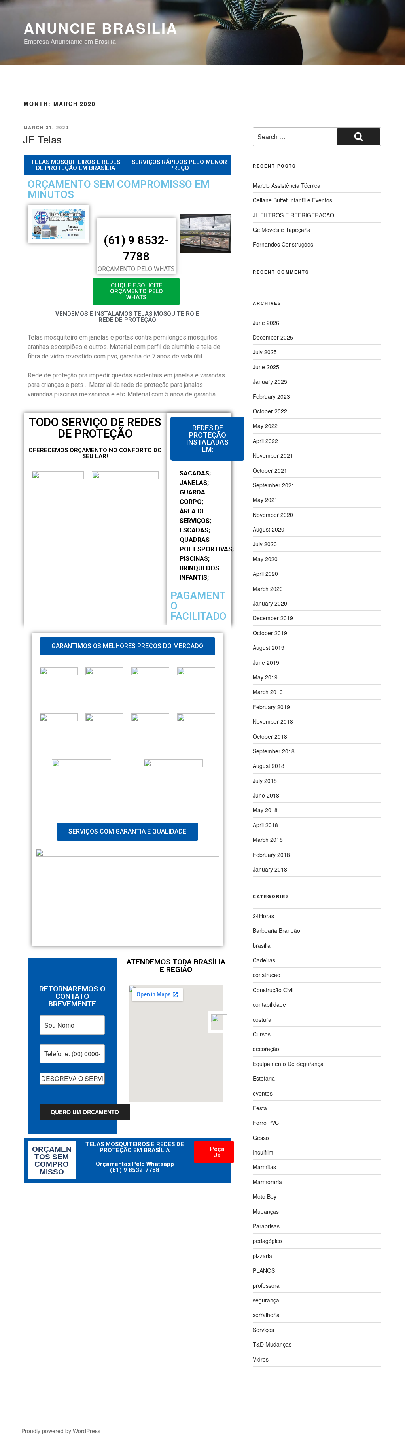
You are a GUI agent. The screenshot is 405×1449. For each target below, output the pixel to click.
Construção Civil (273, 990)
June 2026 (266, 322)
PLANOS (264, 1270)
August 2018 (268, 766)
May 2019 (265, 677)
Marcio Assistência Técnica (286, 185)
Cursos (262, 1034)
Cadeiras (264, 960)
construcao (266, 975)
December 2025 (273, 337)
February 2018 (271, 854)
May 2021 (265, 500)
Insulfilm (263, 1152)
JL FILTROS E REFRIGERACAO (293, 215)
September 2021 (274, 485)
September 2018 (274, 751)
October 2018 (270, 736)
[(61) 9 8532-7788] (136, 225)
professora (266, 1285)
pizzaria (262, 1256)
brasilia (262, 945)
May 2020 (265, 559)
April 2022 (265, 441)
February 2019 (271, 707)
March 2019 (268, 692)
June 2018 (266, 795)
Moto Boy (264, 1196)
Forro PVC (266, 1122)
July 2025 (265, 352)
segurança (266, 1300)
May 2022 (265, 426)
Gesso (261, 1137)
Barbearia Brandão (276, 930)
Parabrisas (266, 1226)
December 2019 (273, 618)
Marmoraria (267, 1182)
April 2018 (265, 825)
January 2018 (270, 869)
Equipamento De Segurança (288, 1064)
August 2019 (268, 647)
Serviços (263, 1330)
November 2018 (273, 721)
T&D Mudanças (272, 1344)
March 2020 (268, 588)
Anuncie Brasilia (101, 27)
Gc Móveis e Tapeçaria (281, 230)
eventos (263, 1093)
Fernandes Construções (283, 244)
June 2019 (266, 662)
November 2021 (273, 455)
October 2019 (270, 633)
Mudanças (266, 1211)
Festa (260, 1108)
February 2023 (271, 396)
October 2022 (270, 411)
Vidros (261, 1359)
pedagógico (267, 1241)
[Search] (358, 136)
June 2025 (266, 367)
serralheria (266, 1315)
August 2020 (268, 529)
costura (262, 1019)
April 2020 (265, 573)
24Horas (263, 916)
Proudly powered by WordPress (60, 1431)
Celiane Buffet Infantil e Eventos (292, 200)
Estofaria (264, 1078)
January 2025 (270, 381)
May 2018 (265, 810)
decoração (266, 1049)
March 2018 (268, 839)
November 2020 (273, 515)
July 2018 (265, 781)
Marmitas (264, 1167)
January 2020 (270, 603)
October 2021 (270, 470)
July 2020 (265, 544)
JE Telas (42, 139)
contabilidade (269, 1004)
